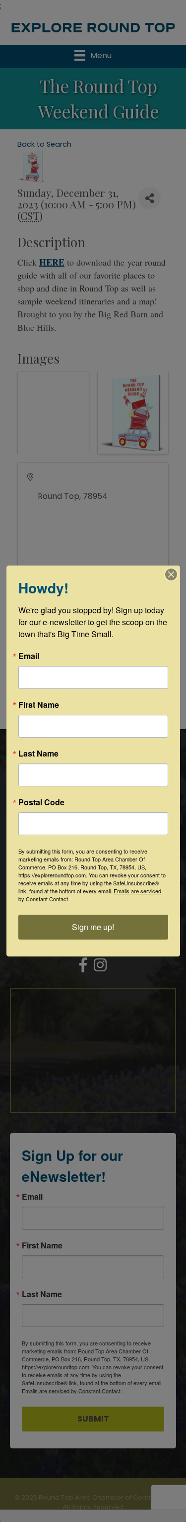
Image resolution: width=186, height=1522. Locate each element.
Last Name (38, 754)
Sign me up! (93, 927)
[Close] (171, 574)
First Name (38, 705)
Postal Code (41, 802)
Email (28, 656)
